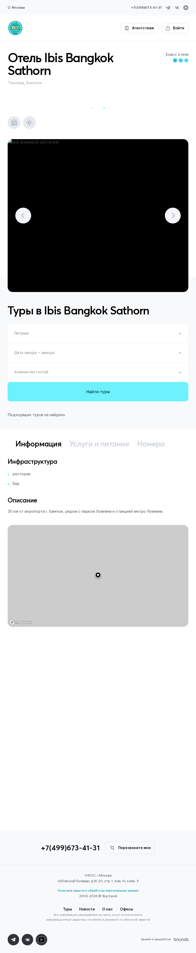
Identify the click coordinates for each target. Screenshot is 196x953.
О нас (107, 909)
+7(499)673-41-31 (146, 7)
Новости (87, 909)
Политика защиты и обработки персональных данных (98, 890)
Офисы (126, 909)
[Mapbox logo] (20, 622)
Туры (67, 909)
